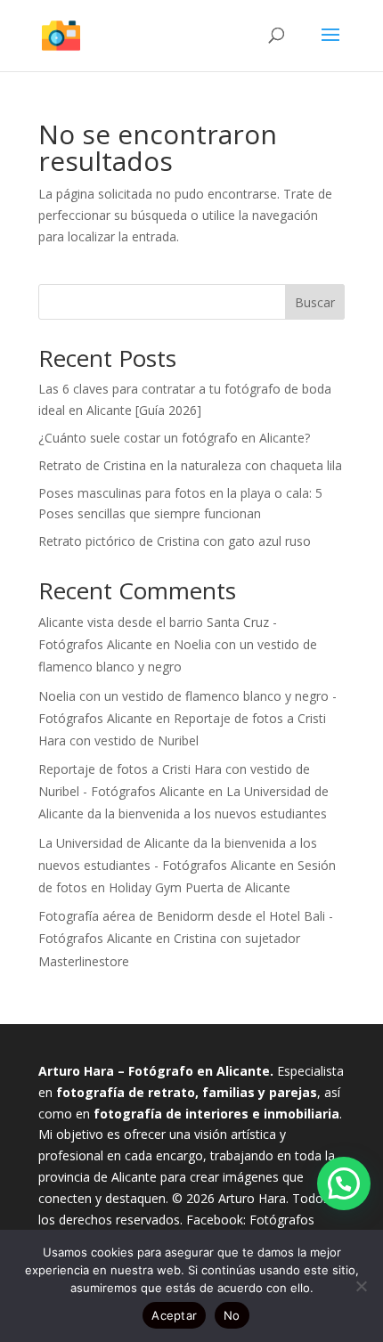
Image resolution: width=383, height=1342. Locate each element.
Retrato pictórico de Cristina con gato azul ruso (174, 541)
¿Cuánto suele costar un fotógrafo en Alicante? (174, 437)
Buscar (315, 302)
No (232, 1315)
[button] (344, 1183)
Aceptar (174, 1315)
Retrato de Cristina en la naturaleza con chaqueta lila (190, 465)
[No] (361, 1286)
